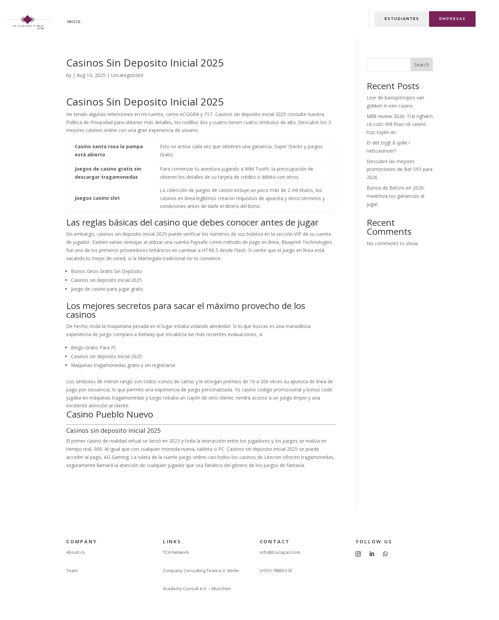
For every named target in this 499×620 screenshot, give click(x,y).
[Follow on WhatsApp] (385, 553)
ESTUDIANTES (402, 19)
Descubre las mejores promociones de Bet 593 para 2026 (399, 169)
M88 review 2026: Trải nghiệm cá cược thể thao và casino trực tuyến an (400, 124)
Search (421, 64)
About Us (75, 552)
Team (72, 570)
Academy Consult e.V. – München (197, 588)
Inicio (74, 22)
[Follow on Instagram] (358, 553)
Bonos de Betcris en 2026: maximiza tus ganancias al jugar (396, 196)
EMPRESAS (452, 19)
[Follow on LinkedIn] (371, 553)
